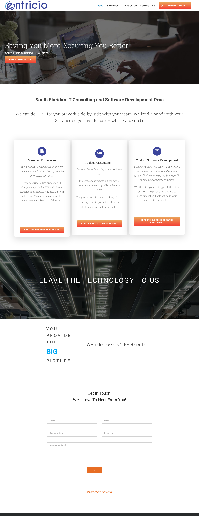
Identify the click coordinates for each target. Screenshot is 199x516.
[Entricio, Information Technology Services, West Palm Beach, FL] (99, 481)
